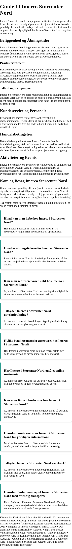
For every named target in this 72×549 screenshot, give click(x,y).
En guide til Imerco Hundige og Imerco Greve (32, 526)
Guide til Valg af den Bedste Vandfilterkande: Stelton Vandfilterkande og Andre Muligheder (33, 531)
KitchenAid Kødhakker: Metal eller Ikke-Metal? (25, 517)
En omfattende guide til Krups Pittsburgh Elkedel (34, 519)
